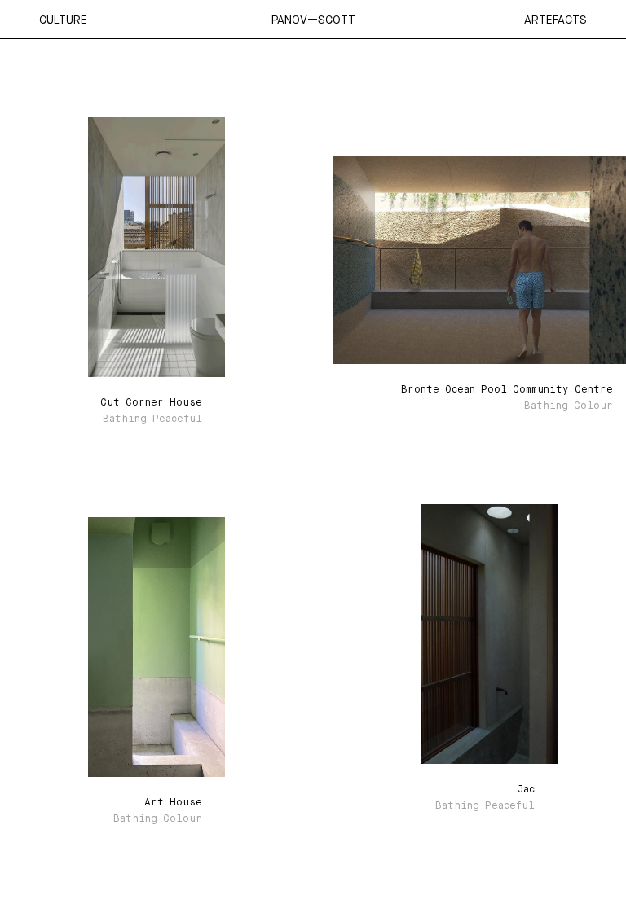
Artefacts (555, 19)
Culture (63, 19)
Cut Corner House (151, 403)
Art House (173, 803)
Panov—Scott (313, 19)
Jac (526, 790)
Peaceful (177, 419)
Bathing (125, 419)
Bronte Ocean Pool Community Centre (507, 390)
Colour (593, 406)
